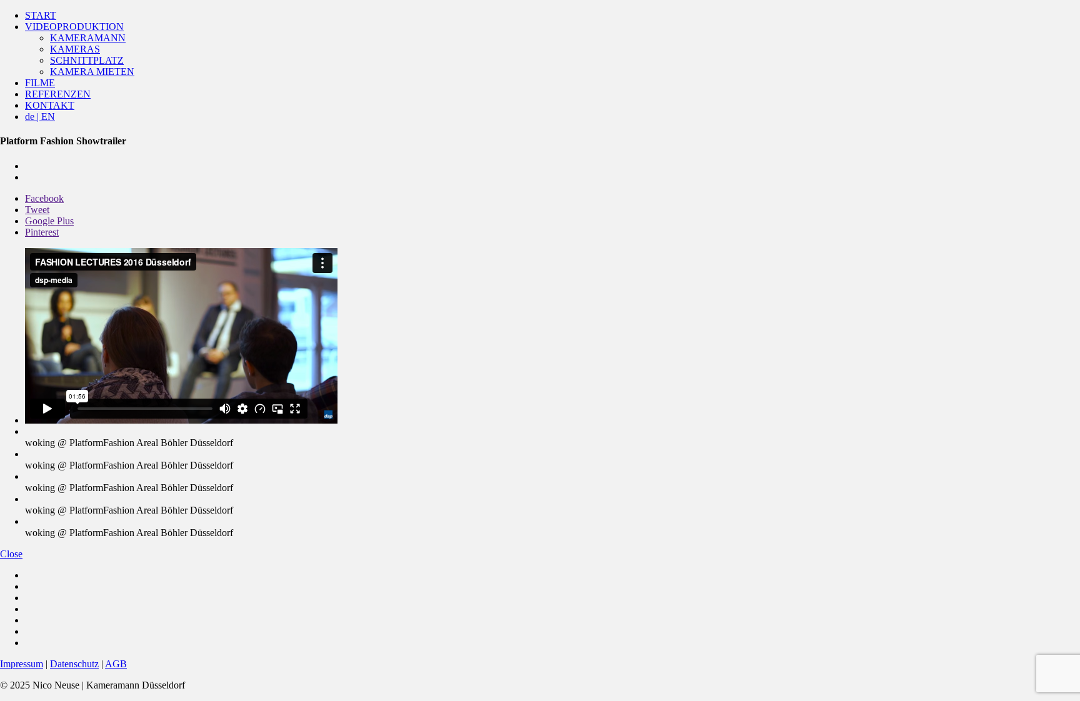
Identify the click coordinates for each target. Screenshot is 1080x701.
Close (11, 554)
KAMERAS (75, 49)
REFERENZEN (58, 94)
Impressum (21, 664)
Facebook (44, 198)
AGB (116, 664)
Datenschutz (74, 664)
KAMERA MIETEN (92, 71)
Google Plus (49, 221)
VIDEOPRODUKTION (74, 26)
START (40, 15)
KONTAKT (49, 105)
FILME (40, 82)
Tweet (37, 209)
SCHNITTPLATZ (87, 60)
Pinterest (42, 232)
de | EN (40, 116)
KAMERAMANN (88, 37)
